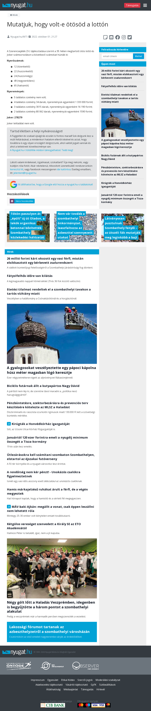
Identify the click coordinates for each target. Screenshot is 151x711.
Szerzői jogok (85, 680)
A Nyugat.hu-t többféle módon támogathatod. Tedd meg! (41, 150)
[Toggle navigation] (145, 5)
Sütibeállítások (107, 684)
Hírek (15, 15)
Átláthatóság (53, 689)
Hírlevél (100, 689)
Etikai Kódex (68, 680)
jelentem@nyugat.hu (24, 173)
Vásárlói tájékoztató (77, 684)
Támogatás (132, 5)
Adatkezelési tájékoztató (49, 684)
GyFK (93, 684)
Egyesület (52, 680)
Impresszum (38, 680)
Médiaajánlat (71, 689)
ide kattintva (64, 169)
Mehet (138, 56)
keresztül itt (16, 169)
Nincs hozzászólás (24, 201)
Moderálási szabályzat (108, 680)
